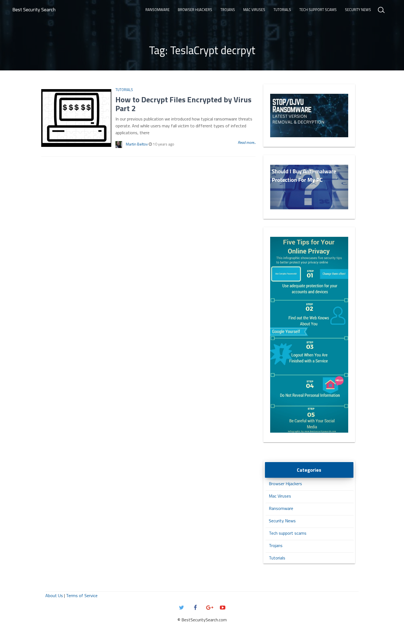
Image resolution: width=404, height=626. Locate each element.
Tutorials (282, 9)
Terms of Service (82, 595)
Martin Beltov (137, 144)
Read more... (247, 142)
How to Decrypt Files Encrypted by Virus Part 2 (183, 104)
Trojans (227, 9)
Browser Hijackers (195, 9)
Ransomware (157, 9)
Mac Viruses (254, 9)
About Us (54, 595)
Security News (358, 9)
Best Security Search (34, 9)
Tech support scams (318, 9)
